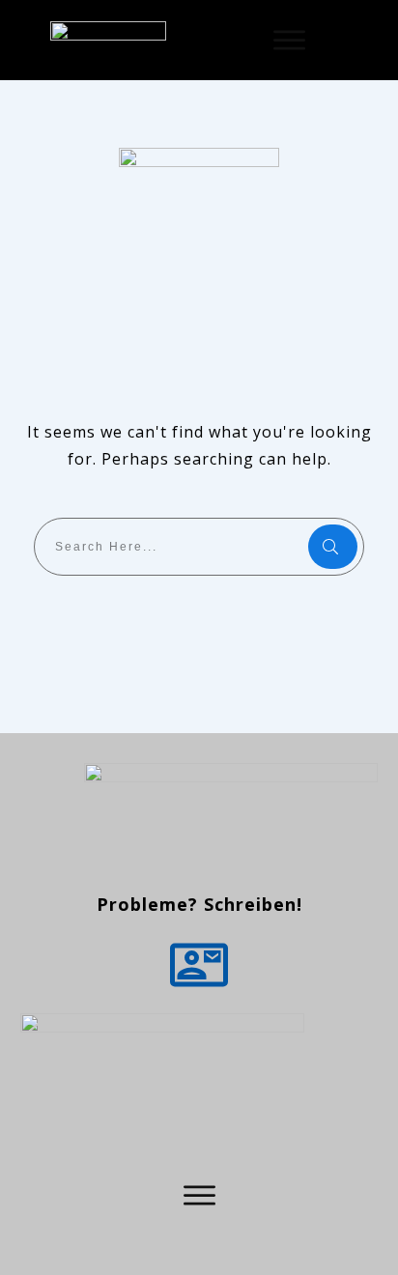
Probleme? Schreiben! (199, 904)
